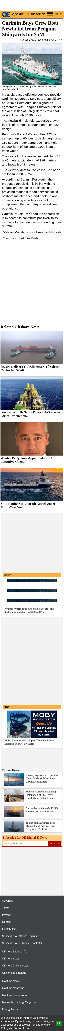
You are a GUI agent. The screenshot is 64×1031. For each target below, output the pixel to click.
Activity (49, 232)
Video (7, 707)
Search (20, 14)
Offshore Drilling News (15, 965)
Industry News (34, 232)
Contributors (9, 929)
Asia (58, 232)
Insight (7, 575)
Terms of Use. (22, 1028)
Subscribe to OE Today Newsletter (22, 943)
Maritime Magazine (13, 988)
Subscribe (37, 14)
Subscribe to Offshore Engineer (20, 936)
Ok (59, 1023)
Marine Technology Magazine (19, 1002)
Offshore (8, 232)
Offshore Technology (14, 972)
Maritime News (11, 981)
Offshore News (10, 958)
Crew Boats (9, 238)
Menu (58, 13)
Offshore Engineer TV (14, 951)
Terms (5, 908)
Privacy (6, 915)
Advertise (7, 900)
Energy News (10, 1009)
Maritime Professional (14, 995)
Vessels (19, 232)
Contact (6, 922)
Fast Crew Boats (28, 238)
